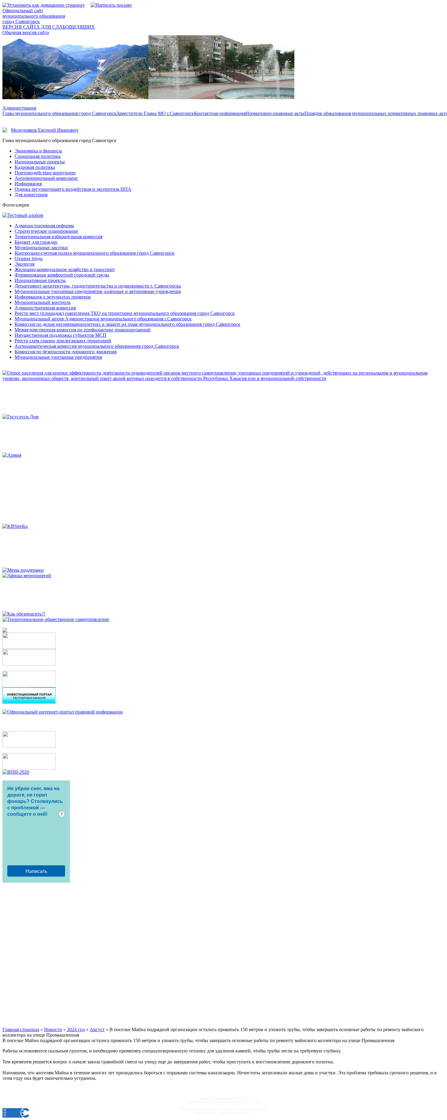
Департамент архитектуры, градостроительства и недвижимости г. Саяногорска (98, 285)
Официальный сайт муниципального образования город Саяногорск (33, 16)
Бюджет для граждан (36, 242)
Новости (53, 1029)
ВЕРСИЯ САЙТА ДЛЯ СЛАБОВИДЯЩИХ (48, 27)
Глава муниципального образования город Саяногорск (59, 113)
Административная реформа (44, 225)
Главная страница (20, 1029)
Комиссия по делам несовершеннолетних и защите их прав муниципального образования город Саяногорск (127, 324)
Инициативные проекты (40, 280)
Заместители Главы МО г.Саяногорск (155, 113)
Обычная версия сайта (25, 32)
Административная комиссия (45, 307)
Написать (36, 870)
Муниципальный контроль (43, 302)
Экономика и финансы (38, 150)
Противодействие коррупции (45, 172)
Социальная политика (38, 156)
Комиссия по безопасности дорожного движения (65, 351)
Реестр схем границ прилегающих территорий (63, 340)
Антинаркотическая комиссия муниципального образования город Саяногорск (97, 346)
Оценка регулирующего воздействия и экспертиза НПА (73, 189)
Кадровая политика (35, 167)
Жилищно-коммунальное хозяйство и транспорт (65, 269)
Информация (28, 183)
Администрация (19, 107)
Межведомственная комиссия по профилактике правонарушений (83, 329)
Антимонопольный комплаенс (46, 178)
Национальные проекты (40, 161)
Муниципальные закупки (41, 247)
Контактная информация (219, 113)
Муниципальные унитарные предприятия (58, 357)
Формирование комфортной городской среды (62, 274)
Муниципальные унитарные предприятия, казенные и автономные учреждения (98, 291)
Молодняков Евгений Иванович (44, 130)
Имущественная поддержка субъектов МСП (60, 335)
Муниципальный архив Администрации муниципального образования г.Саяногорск (103, 318)
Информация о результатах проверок (53, 296)
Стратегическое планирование (46, 231)
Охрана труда (29, 258)
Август (97, 1029)
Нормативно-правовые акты (274, 113)
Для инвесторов (31, 194)
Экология (24, 264)
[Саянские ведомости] (4, 630)
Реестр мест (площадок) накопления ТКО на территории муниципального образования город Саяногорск (125, 313)
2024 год (76, 1029)
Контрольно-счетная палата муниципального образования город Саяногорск (94, 253)
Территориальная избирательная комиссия (58, 236)
